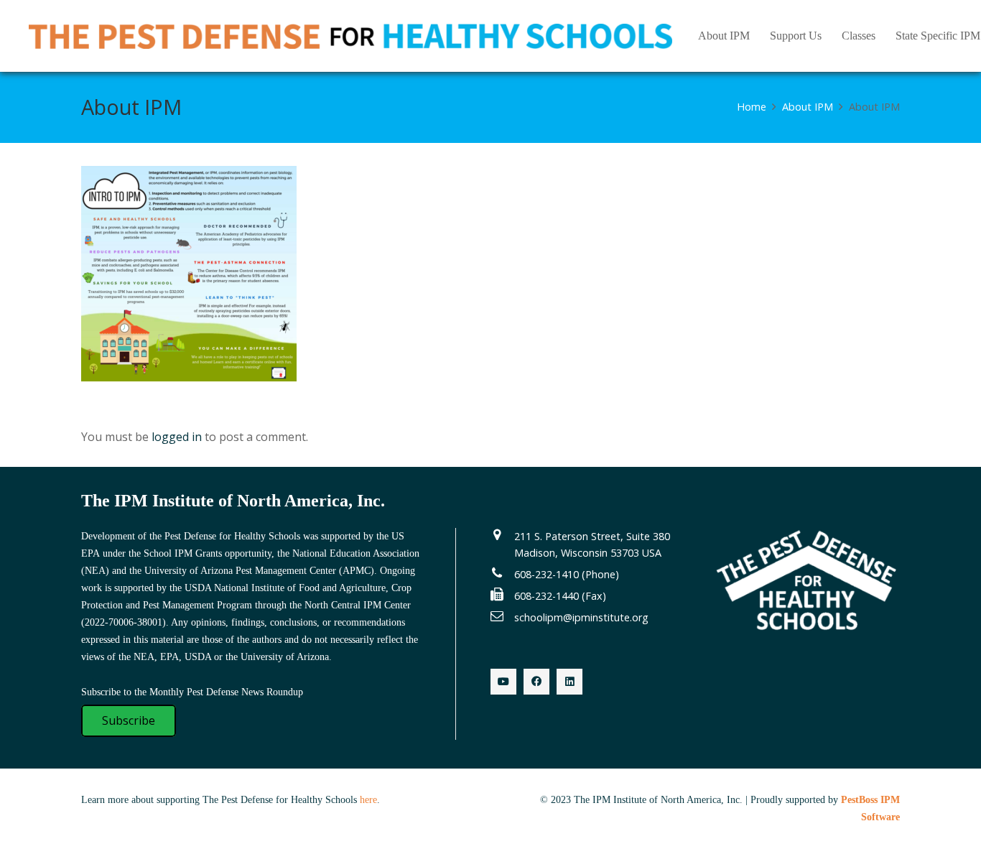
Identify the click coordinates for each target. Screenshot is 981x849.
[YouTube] (503, 682)
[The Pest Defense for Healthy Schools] (350, 36)
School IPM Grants (183, 553)
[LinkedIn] (569, 682)
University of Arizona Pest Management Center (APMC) (259, 570)
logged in (177, 437)
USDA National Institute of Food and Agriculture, (287, 588)
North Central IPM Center (357, 605)
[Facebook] (536, 682)
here (368, 799)
